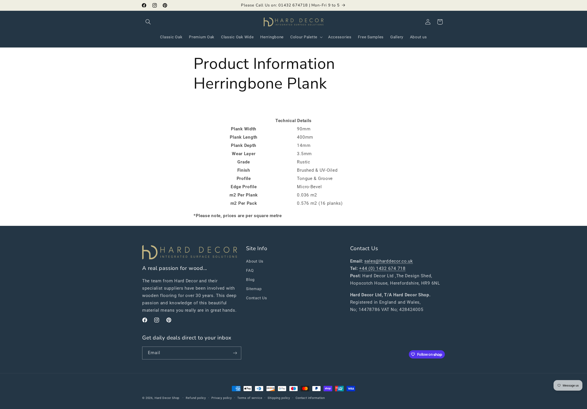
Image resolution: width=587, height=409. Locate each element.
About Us (254, 261)
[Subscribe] (235, 353)
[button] (148, 22)
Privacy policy (221, 398)
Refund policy (196, 398)
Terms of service (249, 398)
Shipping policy (279, 398)
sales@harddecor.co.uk (388, 261)
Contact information (310, 398)
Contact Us (256, 298)
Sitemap (254, 288)
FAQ (250, 270)
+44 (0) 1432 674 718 (382, 268)
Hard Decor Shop (167, 398)
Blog (250, 279)
